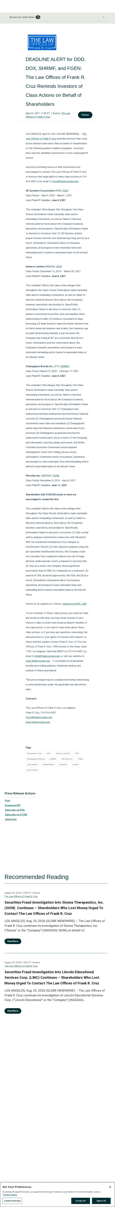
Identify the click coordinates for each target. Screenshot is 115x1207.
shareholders (48, 764)
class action (32, 764)
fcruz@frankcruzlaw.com (65, 181)
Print (7, 800)
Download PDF (13, 805)
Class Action (32, 770)
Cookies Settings (12, 1201)
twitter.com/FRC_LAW (74, 603)
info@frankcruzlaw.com (47, 656)
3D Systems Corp (34, 753)
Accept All (81, 1201)
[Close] (110, 1187)
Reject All (101, 1201)
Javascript (11, 819)
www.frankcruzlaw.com (38, 661)
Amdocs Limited (63, 753)
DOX (58, 266)
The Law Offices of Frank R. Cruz (21, 896)
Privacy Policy (10, 1195)
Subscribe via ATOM (16, 814)
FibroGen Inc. (67, 759)
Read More (12, 941)
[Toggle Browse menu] (103, 17)
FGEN (56, 475)
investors (63, 764)
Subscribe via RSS (15, 810)
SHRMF (64, 366)
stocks (75, 764)
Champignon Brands (36, 759)
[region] (57, 1194)
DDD (65, 190)
